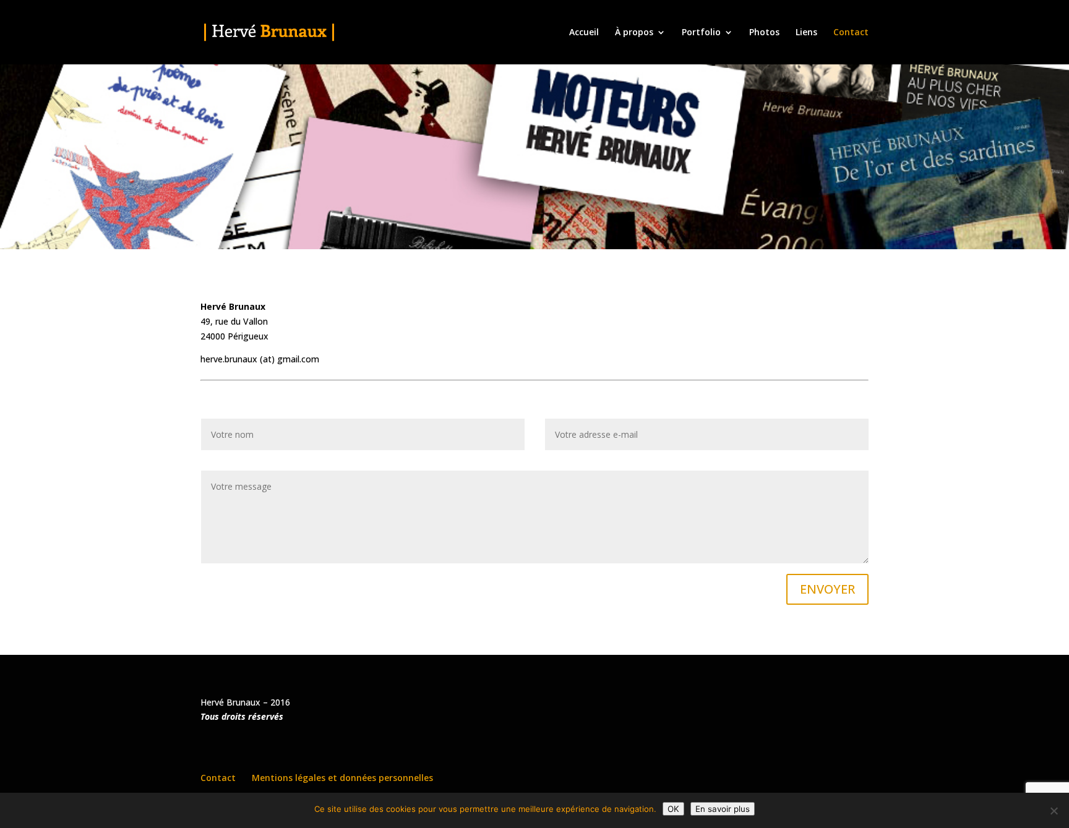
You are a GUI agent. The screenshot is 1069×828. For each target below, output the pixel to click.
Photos (764, 33)
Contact (851, 33)
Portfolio (701, 33)
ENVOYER (827, 589)
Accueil (584, 33)
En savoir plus (722, 809)
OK (673, 809)
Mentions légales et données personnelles (342, 777)
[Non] (1053, 811)
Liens (806, 33)
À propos (634, 33)
